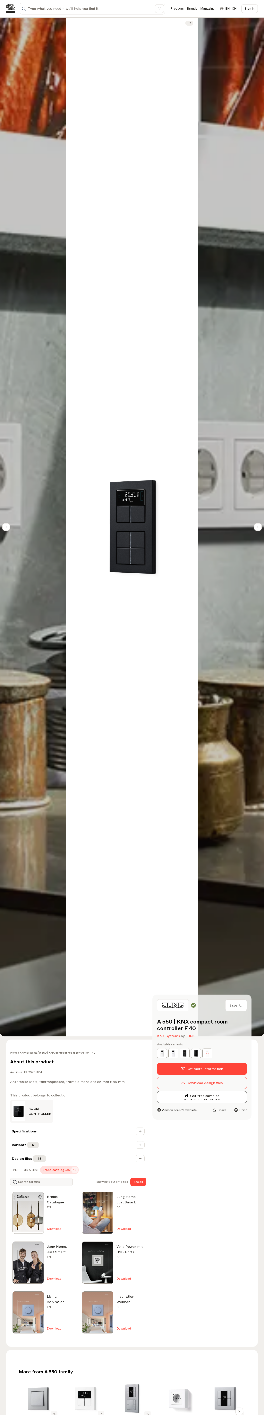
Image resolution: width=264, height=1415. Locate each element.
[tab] (16, 1170)
